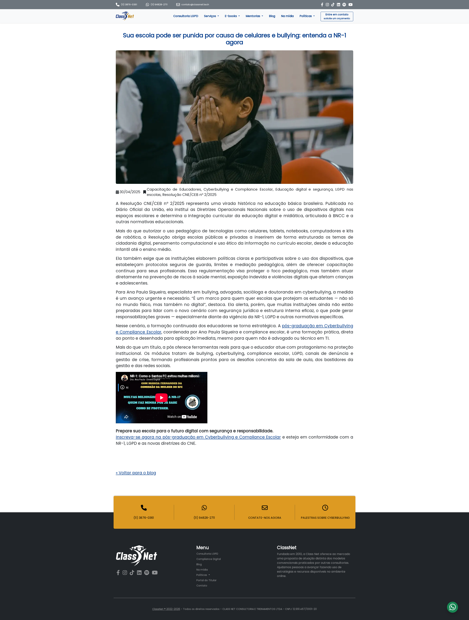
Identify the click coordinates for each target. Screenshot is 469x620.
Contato (201, 585)
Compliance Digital (208, 559)
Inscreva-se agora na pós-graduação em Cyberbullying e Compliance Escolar (198, 437)
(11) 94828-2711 (159, 4)
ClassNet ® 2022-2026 (166, 609)
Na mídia (287, 16)
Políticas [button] (306, 16)
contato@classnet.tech (195, 4)
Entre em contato (337, 16)
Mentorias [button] (253, 16)
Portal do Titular (206, 580)
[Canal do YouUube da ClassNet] (154, 572)
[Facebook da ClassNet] (322, 4)
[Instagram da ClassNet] (328, 4)
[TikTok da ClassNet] (333, 4)
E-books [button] (231, 16)
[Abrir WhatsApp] (459, 610)
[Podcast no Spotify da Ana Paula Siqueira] (345, 4)
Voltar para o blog (136, 473)
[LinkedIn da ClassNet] (339, 4)
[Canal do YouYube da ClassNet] (350, 4)
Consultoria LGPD (185, 16)
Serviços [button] (210, 16)
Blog (272, 16)
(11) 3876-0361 (129, 4)
